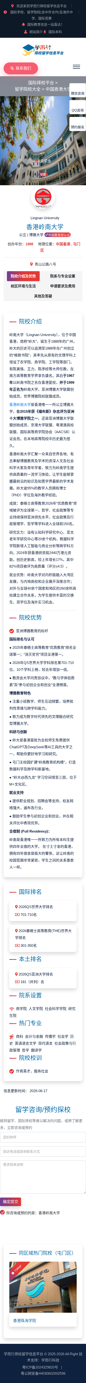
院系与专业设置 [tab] (62, 276)
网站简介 (36, 32)
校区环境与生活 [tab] (23, 286)
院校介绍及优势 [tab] (23, 276)
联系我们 (23, 68)
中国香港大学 (58, 89)
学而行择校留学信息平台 (23, 1354)
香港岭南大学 (20, 405)
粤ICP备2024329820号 (40, 1367)
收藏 (43, 174)
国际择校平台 (41, 83)
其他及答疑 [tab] (43, 296)
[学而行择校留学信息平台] (43, 50)
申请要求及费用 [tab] (62, 286)
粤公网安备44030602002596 (43, 1373)
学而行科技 (50, 1360)
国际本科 (55, 32)
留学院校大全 (28, 89)
